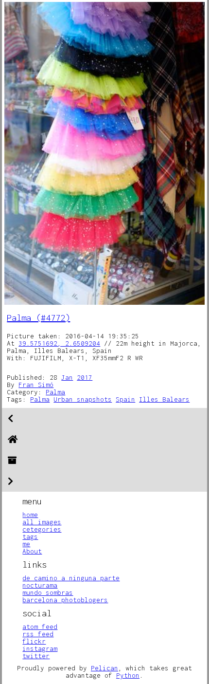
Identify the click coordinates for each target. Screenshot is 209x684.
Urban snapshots (82, 399)
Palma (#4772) (38, 318)
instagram (39, 648)
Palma (55, 392)
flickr (34, 641)
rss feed (37, 634)
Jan (67, 377)
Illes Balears (164, 399)
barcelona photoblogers (65, 600)
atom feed (39, 626)
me (26, 544)
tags (30, 536)
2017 (84, 377)
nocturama (39, 585)
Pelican (104, 668)
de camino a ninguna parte (71, 578)
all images (41, 522)
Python (127, 675)
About (32, 551)
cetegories (41, 529)
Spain (125, 399)
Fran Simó (35, 384)
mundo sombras (47, 592)
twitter (36, 656)
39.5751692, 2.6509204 (59, 343)
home (30, 514)
